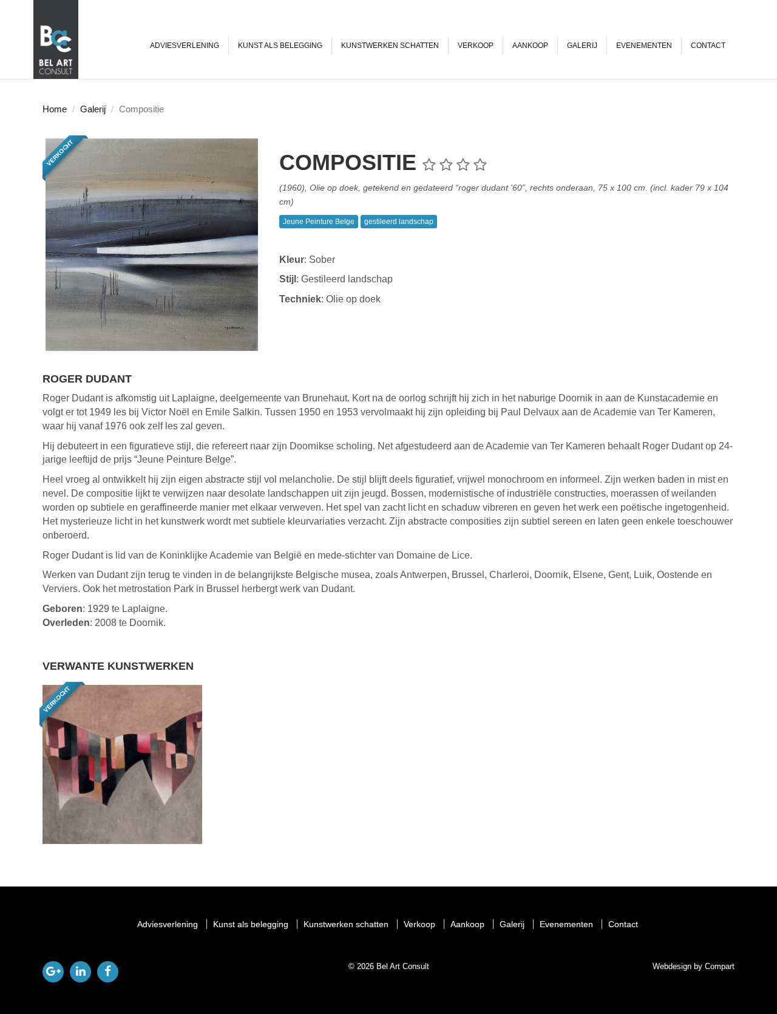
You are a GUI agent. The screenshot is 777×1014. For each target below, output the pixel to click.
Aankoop (530, 45)
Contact (708, 45)
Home (54, 109)
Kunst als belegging (280, 45)
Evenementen (644, 45)
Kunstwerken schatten (390, 45)
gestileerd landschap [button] (398, 221)
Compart (720, 966)
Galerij (582, 45)
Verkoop (476, 45)
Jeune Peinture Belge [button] (319, 221)
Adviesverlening (184, 45)
